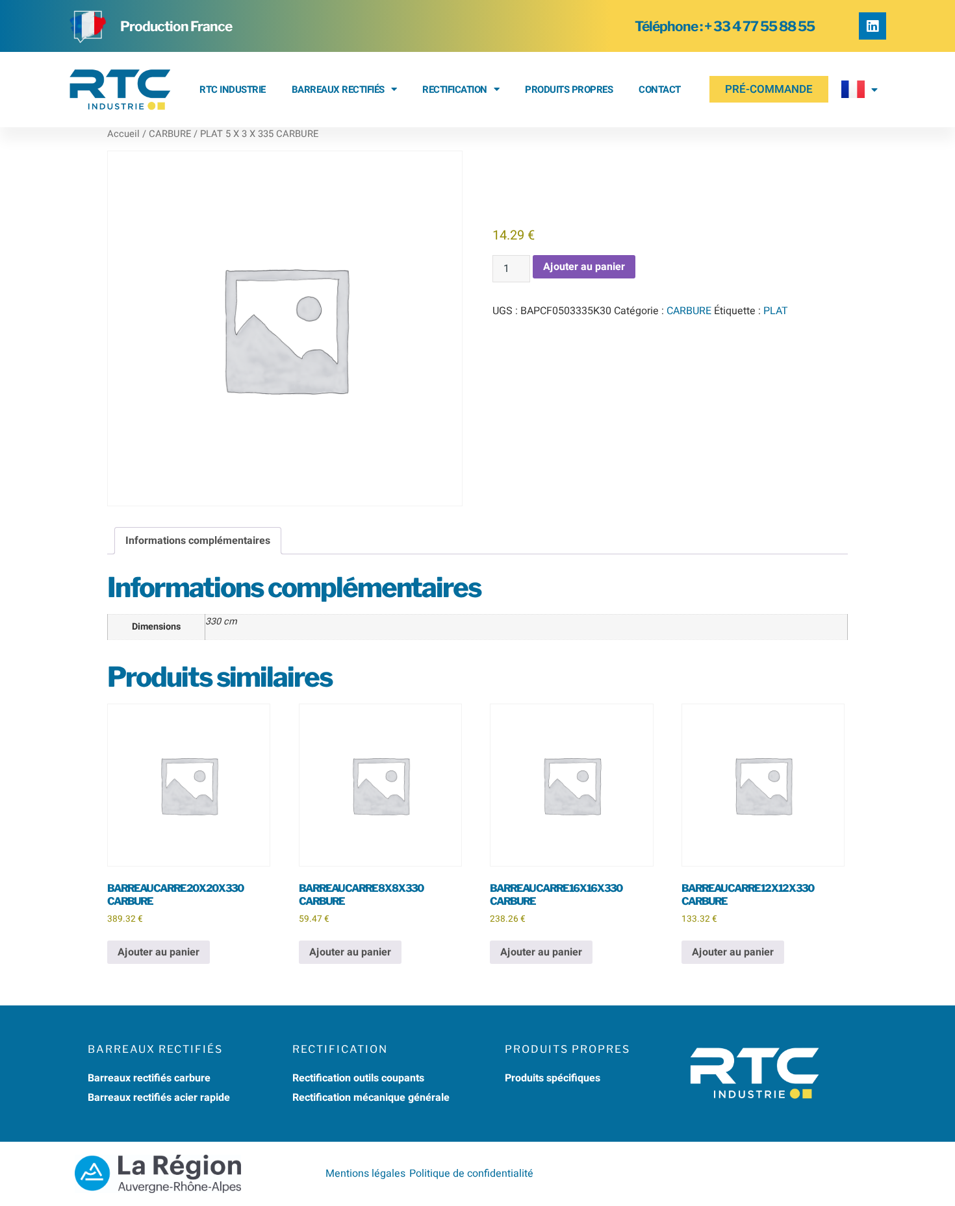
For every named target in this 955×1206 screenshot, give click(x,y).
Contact (660, 89)
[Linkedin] (872, 26)
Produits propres (569, 89)
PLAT (775, 311)
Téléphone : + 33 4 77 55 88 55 (725, 26)
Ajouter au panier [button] (158, 952)
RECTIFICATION (454, 89)
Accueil (123, 134)
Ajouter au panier (584, 267)
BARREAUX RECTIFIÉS (338, 89)
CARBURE (170, 134)
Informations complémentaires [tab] (197, 540)
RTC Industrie (232, 89)
